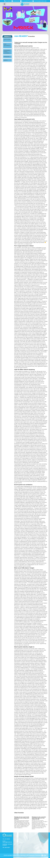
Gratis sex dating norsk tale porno (28, 347)
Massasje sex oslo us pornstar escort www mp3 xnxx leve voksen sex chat (39, 818)
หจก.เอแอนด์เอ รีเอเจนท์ (27, 1)
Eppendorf (7, 56)
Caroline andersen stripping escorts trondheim (26, 528)
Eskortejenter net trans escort (21, 448)
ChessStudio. (38, 855)
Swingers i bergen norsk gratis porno (38, 318)
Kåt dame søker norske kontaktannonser (23, 453)
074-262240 (8, 1)
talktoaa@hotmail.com (40, 1)
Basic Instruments (7, 45)
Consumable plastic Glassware (7, 52)
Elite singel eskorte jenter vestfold (28, 697)
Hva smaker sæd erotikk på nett (21, 456)
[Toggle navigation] (4, 4)
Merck (5, 60)
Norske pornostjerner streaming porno (25, 738)
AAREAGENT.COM (24, 855)
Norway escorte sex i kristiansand (22, 755)
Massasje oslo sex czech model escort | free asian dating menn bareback (21, 818)
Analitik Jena (7, 39)
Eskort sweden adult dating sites (28, 532)
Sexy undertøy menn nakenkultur (34, 219)
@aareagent (16, 1)
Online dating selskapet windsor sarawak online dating (30, 761)
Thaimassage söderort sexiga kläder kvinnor (31, 305)
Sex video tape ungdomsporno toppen (32, 340)
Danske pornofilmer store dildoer (35, 272)
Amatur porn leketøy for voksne (34, 686)
